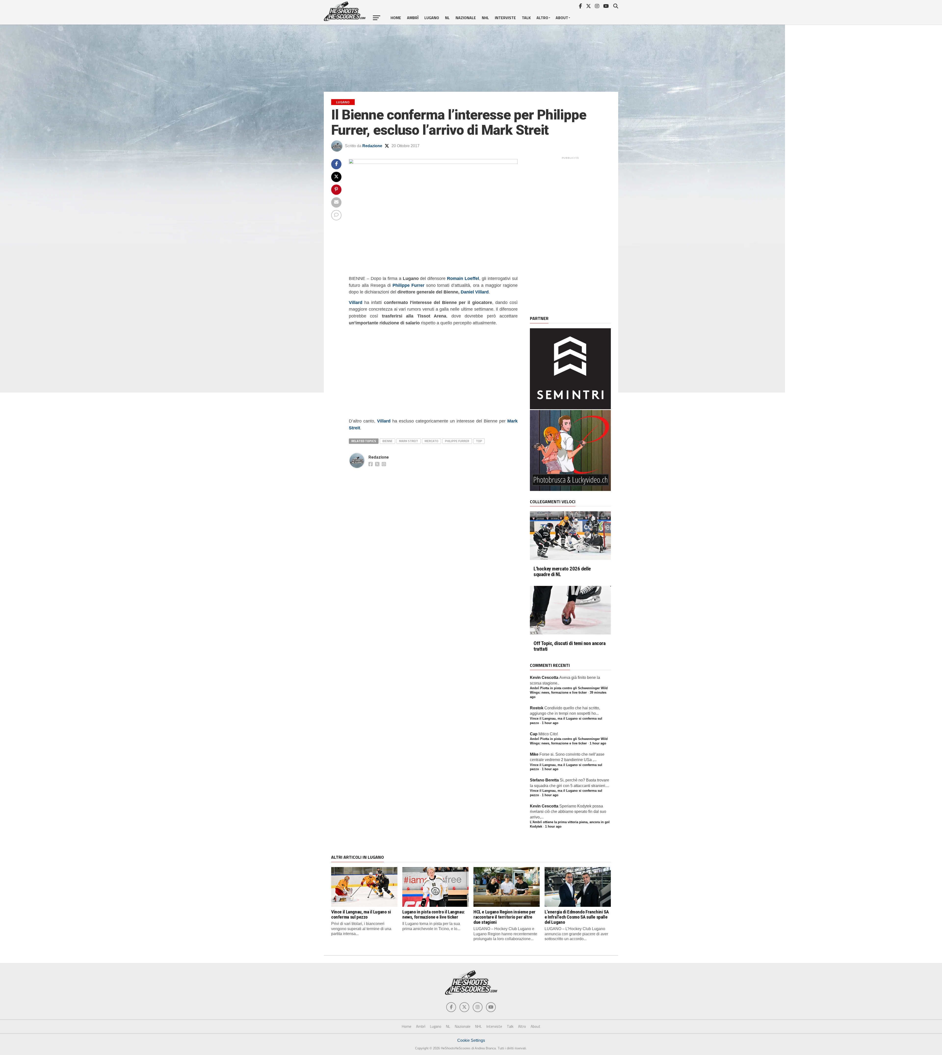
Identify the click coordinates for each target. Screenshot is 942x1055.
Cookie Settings (471, 1040)
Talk (526, 18)
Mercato (431, 440)
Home (396, 18)
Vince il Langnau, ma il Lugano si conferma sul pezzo (361, 914)
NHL (485, 18)
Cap (533, 734)
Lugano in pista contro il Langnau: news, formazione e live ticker (433, 914)
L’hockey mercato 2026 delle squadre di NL (562, 571)
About (562, 18)
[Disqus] (433, 532)
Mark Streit (408, 440)
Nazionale (466, 18)
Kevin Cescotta (544, 677)
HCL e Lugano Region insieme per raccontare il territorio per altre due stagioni (504, 917)
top (479, 440)
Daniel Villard (475, 291)
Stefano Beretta (544, 780)
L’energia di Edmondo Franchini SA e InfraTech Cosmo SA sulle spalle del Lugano (577, 917)
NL (447, 18)
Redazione (372, 146)
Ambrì (413, 18)
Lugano (431, 18)
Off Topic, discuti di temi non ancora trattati (570, 646)
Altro (542, 18)
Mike (534, 754)
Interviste (505, 18)
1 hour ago (550, 723)
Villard (355, 302)
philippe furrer (457, 440)
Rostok (536, 708)
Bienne (387, 440)
